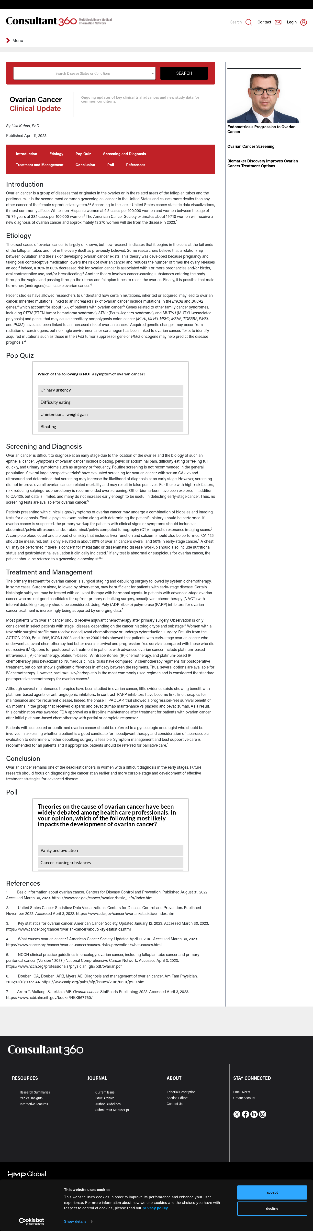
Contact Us (174, 1103)
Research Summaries (35, 1092)
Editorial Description (181, 1092)
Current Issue (104, 1092)
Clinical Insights (31, 1098)
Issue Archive (104, 1098)
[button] (9, 41)
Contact (264, 21)
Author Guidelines (108, 1104)
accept (272, 1192)
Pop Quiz (83, 153)
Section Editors (177, 1097)
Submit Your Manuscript (112, 1109)
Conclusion (85, 164)
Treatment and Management (39, 164)
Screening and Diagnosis (124, 153)
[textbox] (85, 73)
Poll (110, 164)
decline (272, 1208)
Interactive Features (34, 1104)
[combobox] (84, 73)
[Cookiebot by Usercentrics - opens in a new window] (31, 1221)
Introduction (26, 153)
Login (292, 21)
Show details (75, 1221)
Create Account (244, 1097)
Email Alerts (241, 1092)
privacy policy (155, 1208)
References (135, 164)
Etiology (56, 153)
